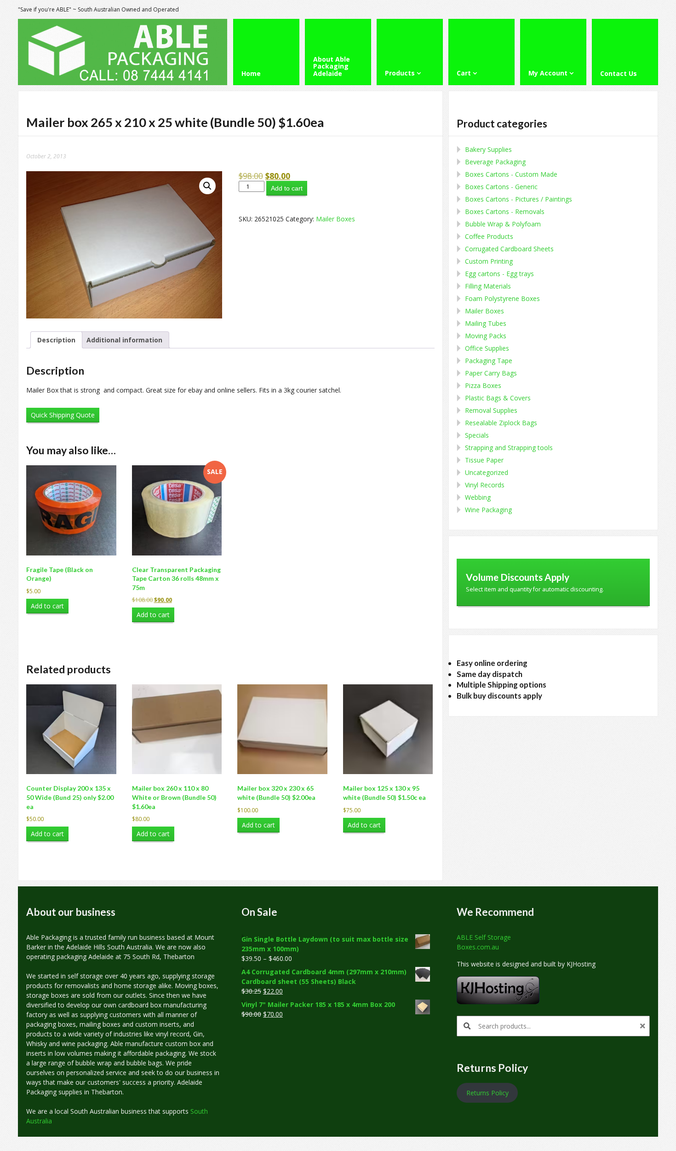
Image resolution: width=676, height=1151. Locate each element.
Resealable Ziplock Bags (501, 422)
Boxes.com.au (478, 947)
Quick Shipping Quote (63, 415)
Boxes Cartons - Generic (501, 186)
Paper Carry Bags (491, 373)
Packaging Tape (488, 360)
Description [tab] (56, 339)
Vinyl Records (484, 484)
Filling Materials (488, 286)
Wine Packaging (488, 509)
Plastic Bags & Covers (498, 397)
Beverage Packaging (495, 161)
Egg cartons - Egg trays (499, 273)
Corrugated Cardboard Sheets (509, 248)
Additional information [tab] (124, 339)
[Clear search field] (644, 1026)
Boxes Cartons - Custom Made (511, 174)
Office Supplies (487, 348)
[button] (207, 186)
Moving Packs (485, 335)
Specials (477, 435)
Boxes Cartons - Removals (504, 211)
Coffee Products (489, 236)
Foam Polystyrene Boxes (502, 298)
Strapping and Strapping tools (509, 447)
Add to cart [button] (47, 606)
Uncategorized (486, 472)
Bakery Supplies (488, 149)
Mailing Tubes (485, 323)
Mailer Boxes (335, 218)
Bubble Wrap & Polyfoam (503, 224)
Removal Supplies (491, 410)
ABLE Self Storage (484, 937)
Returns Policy (487, 1092)
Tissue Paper (484, 460)
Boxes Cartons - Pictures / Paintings (518, 199)
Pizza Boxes (483, 385)
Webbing (478, 497)
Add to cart (287, 188)
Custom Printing (489, 261)
